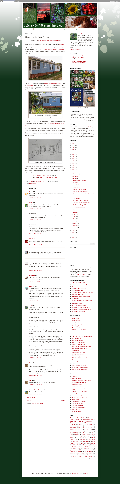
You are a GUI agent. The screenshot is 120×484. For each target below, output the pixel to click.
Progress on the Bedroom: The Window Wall (83, 193)
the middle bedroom (49, 83)
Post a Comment (31, 397)
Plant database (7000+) (77, 303)
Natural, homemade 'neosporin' (79, 407)
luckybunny (32, 275)
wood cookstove (88, 456)
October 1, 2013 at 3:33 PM (35, 270)
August (75, 212)
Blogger (86, 473)
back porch (30, 85)
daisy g (30, 191)
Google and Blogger (80, 274)
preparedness (73, 450)
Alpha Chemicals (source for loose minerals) (82, 336)
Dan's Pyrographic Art (78, 29)
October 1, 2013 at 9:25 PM (35, 300)
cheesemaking (74, 433)
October (75, 178)
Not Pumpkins (76, 198)
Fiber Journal (57, 29)
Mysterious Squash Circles (79, 185)
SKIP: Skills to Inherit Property (79, 305)
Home (25, 29)
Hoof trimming (75, 350)
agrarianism (89, 424)
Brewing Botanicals (76, 378)
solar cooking (73, 455)
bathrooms (73, 427)
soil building (89, 453)
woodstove (72, 458)
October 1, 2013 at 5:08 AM (35, 197)
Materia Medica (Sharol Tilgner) (79, 397)
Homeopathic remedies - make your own (81, 394)
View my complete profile (76, 49)
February (75, 225)
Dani (30, 363)
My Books (87, 29)
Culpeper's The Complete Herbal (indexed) (82, 380)
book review (88, 429)
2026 (73, 143)
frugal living (91, 439)
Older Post (62, 400)
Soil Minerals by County (77, 364)
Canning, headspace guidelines (79, 324)
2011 (73, 233)
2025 (73, 145)
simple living (80, 453)
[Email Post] (48, 181)
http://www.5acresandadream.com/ (48, 177)
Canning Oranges (76, 322)
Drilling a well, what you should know (80, 285)
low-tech (86, 446)
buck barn (89, 431)
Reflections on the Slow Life (79, 180)
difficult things (78, 436)
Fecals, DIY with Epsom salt (78, 344)
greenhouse (79, 443)
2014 (73, 170)
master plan (76, 448)
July (74, 214)
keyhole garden (75, 445)
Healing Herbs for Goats (77, 386)
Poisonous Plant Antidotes (78, 362)
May (74, 219)
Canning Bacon (75, 318)
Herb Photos (74, 390)
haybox (86, 443)
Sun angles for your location (78, 311)
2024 (73, 147)
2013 (73, 172)
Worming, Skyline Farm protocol (79, 369)
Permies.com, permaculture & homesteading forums (82, 300)
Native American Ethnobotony (79, 401)
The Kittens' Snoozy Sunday (79, 189)
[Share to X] (54, 181)
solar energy (82, 455)
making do (92, 446)
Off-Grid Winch (75, 298)
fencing (72, 438)
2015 (73, 167)
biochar (71, 429)
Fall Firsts (75, 182)
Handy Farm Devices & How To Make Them (82, 292)
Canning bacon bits (76, 320)
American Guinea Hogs (88, 419)
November (76, 176)
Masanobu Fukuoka (79, 422)
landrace (81, 446)
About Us (30, 29)
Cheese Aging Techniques (78, 326)
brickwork (80, 431)
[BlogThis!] (53, 181)
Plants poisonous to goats (77, 360)
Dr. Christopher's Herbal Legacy (79, 382)
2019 (73, 158)
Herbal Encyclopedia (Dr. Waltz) (79, 392)
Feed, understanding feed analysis (79, 348)
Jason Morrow (74, 473)
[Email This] (51, 181)
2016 (73, 165)
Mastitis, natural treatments (78, 354)
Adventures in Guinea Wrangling (80, 200)
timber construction (77, 456)
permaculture (87, 448)
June (74, 216)
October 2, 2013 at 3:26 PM (35, 384)
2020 (73, 156)
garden (75, 441)
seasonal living (88, 451)
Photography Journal (66, 29)
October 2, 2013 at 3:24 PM (35, 375)
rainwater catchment (75, 451)
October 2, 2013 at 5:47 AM (35, 357)
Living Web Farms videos (78, 294)
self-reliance (73, 453)
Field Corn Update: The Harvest (80, 191)
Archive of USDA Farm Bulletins (79, 283)
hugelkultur (92, 443)
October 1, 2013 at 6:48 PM (35, 281)
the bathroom (58, 83)
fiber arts (87, 437)
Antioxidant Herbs (76, 376)
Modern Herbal (75, 399)
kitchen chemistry (86, 445)
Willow (30, 202)
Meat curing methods (76, 328)
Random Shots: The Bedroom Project (81, 202)
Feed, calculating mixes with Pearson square (82, 346)
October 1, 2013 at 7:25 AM (35, 219)
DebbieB (31, 239)
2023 (73, 150)
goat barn (86, 441)
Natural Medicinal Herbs (77, 405)
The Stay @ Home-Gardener (36, 390)
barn (81, 426)
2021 (73, 154)
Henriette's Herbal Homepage (78, 388)
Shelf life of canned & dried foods (80, 330)
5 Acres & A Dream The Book (77, 418)
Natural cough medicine (77, 403)
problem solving (87, 450)
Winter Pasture (76, 187)
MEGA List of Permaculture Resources (81, 296)
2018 (73, 161)
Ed (29, 261)
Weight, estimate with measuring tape (80, 367)
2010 (73, 235)
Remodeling (44, 29)
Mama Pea (31, 286)
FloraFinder (74, 286)
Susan (30, 250)
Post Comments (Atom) (37, 403)
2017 (73, 163)
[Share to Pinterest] (57, 181)
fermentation (80, 437)
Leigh (36, 177)
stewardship (92, 455)
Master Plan (37, 29)
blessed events (78, 429)
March (75, 223)
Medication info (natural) (77, 356)
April (74, 221)
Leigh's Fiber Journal (77, 56)
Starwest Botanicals (76, 411)
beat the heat (82, 427)
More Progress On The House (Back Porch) (49, 40)
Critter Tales (73, 421)
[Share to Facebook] (56, 181)
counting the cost (85, 434)
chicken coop (84, 432)
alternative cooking (74, 426)
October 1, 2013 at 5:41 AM (35, 208)
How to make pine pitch (77, 396)
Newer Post (28, 400)
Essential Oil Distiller (77, 384)
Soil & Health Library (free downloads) (81, 307)
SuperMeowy (81, 424)
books (71, 431)
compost (77, 434)
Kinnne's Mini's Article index (78, 352)
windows (34, 183)
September (76, 210)
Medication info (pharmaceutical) (79, 358)
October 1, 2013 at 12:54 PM (35, 256)
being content (90, 427)
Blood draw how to (76, 338)
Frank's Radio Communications (79, 288)
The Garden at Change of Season (80, 205)
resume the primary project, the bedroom (53, 49)
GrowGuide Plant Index (77, 290)
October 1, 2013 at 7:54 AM (35, 234)
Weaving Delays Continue (78, 57)
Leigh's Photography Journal (79, 61)
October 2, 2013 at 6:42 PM (35, 394)
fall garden (88, 436)
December (75, 174)
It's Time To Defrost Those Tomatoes (81, 196)
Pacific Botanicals (76, 409)
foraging (83, 439)
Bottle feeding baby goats (77, 340)
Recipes (50, 29)
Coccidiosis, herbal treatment (78, 342)
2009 (73, 237)
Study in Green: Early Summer (78, 62)
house (30, 183)
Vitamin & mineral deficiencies (79, 365)
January (75, 227)
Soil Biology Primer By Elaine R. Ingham (81, 309)
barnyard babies (89, 426)
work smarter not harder (83, 458)
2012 (73, 230)
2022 (73, 152)
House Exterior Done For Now (41, 175)
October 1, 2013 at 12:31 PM (35, 245)
